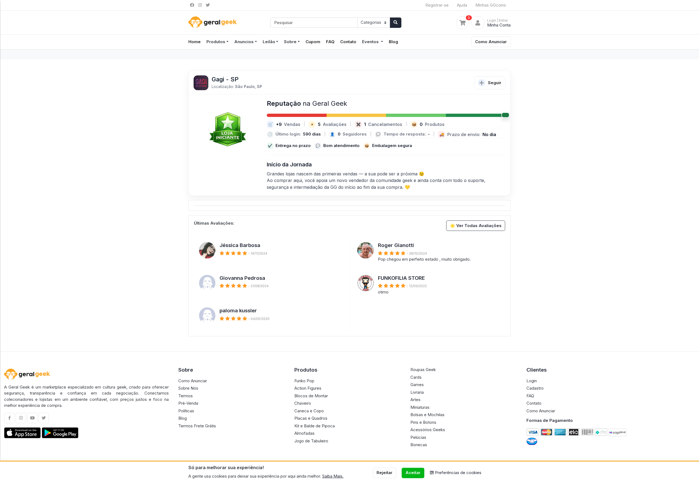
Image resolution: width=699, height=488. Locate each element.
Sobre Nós (188, 388)
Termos (185, 395)
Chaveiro (302, 403)
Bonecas (418, 444)
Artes (415, 399)
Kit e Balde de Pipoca (314, 425)
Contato (348, 41)
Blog (393, 41)
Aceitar (412, 472)
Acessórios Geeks (427, 429)
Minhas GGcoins (490, 5)
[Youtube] (32, 418)
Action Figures (307, 388)
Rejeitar (384, 472)
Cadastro (535, 388)
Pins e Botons (423, 422)
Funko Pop (304, 380)
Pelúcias (418, 437)
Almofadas (304, 433)
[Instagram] (21, 418)
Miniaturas (420, 407)
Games (417, 384)
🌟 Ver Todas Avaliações (476, 225)
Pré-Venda (188, 403)
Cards (416, 377)
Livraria (417, 392)
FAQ (330, 41)
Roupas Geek (423, 369)
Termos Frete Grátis (197, 425)
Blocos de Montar (311, 395)
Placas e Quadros (310, 418)
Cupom (313, 41)
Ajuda (462, 5)
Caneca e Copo (309, 410)
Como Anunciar (491, 41)
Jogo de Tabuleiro (311, 440)
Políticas (186, 410)
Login (531, 380)
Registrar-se (437, 5)
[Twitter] (43, 418)
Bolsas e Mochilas (427, 414)
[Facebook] (9, 418)
